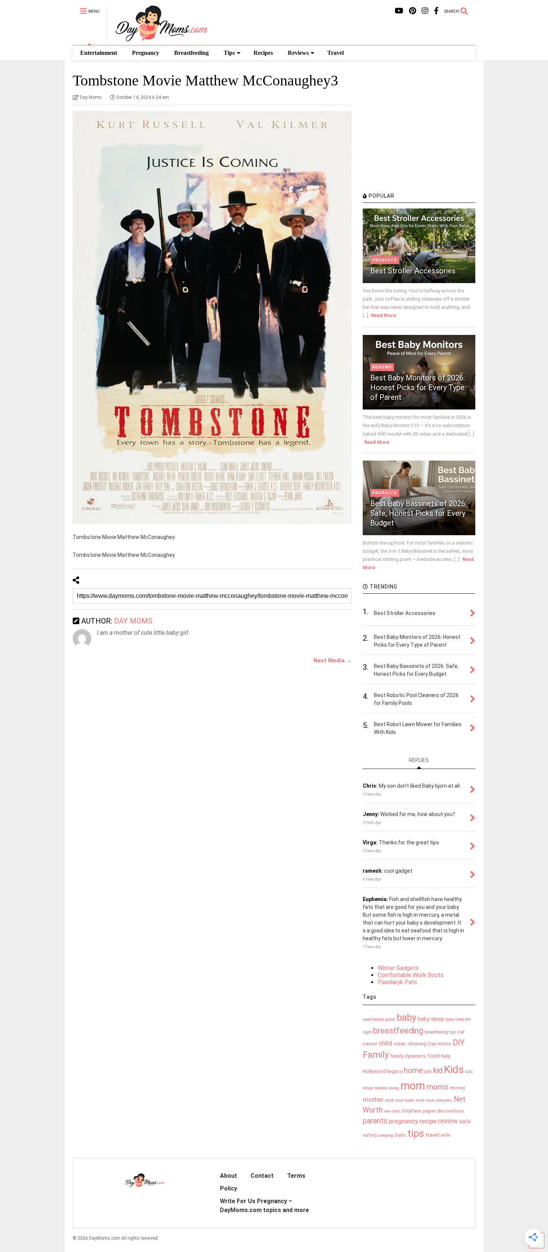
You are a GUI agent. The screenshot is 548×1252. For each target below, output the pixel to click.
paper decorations (443, 1111)
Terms (296, 1175)
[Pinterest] (412, 11)
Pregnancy (145, 53)
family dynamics (408, 1056)
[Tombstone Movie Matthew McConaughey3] (212, 317)
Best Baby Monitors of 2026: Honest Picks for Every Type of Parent (417, 387)
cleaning (416, 1044)
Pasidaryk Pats (397, 982)
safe (465, 1121)
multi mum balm (399, 1100)
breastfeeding (398, 1030)
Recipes (263, 53)
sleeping (385, 1135)
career (370, 1044)
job (428, 1071)
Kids (454, 1069)
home (413, 1070)
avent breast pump (379, 1019)
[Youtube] (399, 11)
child (385, 1043)
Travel (335, 53)
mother (373, 1099)
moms (437, 1086)
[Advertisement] (419, 136)
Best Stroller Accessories (413, 270)
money (457, 1088)
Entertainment (98, 53)
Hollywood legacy (382, 1071)
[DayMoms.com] (157, 39)
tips (415, 1133)
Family (376, 1055)
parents (375, 1121)
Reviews (298, 53)
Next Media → (333, 660)
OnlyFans (411, 1111)
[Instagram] (425, 11)
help (446, 1056)
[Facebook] (436, 11)
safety (370, 1135)
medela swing (387, 1088)
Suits (400, 1135)
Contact (262, 1175)
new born (392, 1111)
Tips (229, 53)
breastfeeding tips (440, 1032)
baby (406, 1017)
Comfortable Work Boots (411, 975)
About (228, 1175)
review (448, 1121)
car (460, 1032)
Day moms (439, 1044)
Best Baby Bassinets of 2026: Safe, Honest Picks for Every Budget (418, 513)
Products (384, 260)
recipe (428, 1121)
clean (400, 1044)
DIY (458, 1042)
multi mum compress (434, 1100)
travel (432, 1135)
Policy (228, 1188)
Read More (383, 315)
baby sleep (431, 1019)
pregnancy (403, 1121)
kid (438, 1070)
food (433, 1055)
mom (412, 1085)
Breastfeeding (191, 53)
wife (445, 1135)
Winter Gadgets (398, 968)
